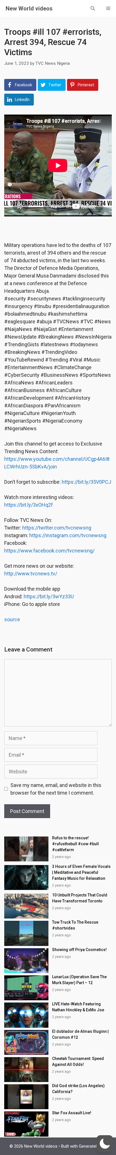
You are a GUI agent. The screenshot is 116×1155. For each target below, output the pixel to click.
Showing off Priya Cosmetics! (79, 949)
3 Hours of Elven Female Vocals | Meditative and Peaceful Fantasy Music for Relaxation (81, 872)
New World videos (29, 8)
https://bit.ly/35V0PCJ (86, 482)
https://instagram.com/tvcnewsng (67, 535)
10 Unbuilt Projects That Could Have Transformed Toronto (79, 898)
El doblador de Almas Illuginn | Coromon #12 (80, 1034)
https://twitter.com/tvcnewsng (56, 528)
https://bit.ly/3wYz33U (49, 596)
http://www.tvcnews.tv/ (30, 574)
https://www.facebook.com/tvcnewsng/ (49, 551)
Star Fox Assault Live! (71, 1113)
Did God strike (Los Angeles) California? (78, 1088)
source (12, 619)
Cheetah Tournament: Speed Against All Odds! (78, 1061)
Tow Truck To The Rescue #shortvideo (75, 925)
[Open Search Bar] (93, 8)
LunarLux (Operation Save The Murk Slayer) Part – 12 (79, 980)
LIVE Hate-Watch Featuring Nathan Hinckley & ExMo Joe (78, 1007)
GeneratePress (92, 1146)
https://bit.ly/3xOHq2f (28, 505)
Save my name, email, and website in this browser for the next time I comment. (55, 789)
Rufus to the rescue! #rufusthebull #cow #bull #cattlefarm (75, 844)
